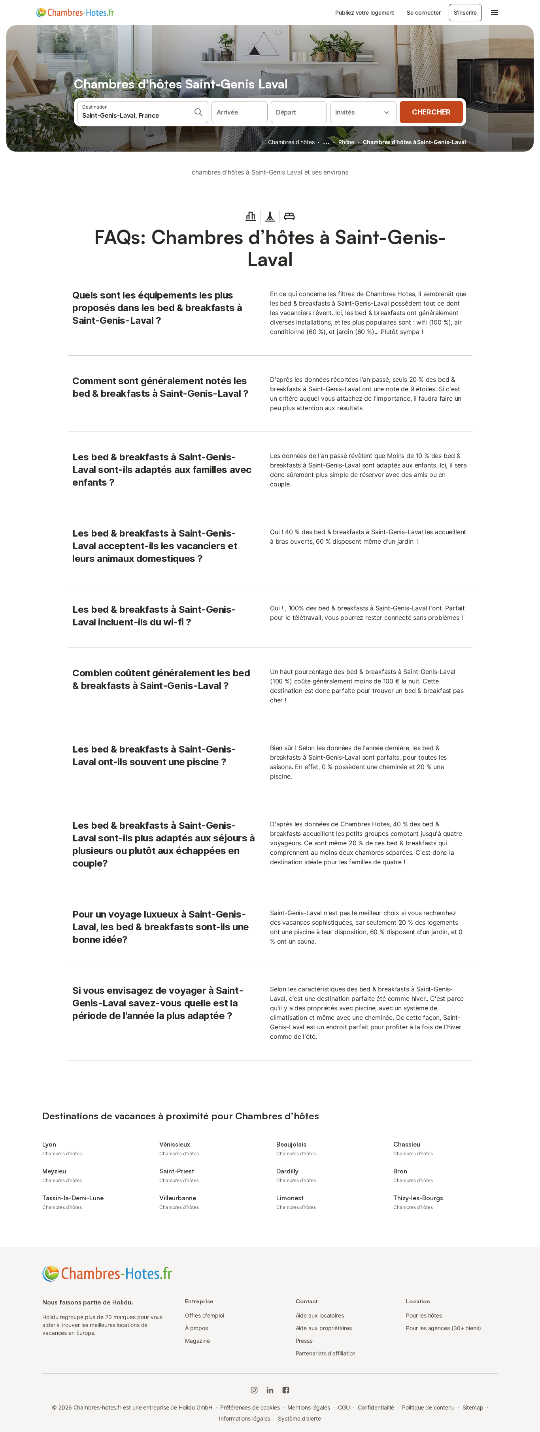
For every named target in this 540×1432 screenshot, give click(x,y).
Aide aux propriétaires (324, 1328)
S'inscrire (465, 12)
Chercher (431, 112)
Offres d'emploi (204, 1315)
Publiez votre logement (364, 12)
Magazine (197, 1340)
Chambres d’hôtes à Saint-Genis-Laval (414, 142)
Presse (304, 1340)
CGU (344, 1407)
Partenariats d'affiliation (326, 1353)
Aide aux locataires (320, 1315)
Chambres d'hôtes (291, 142)
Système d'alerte (299, 1418)
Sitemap (473, 1407)
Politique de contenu (428, 1407)
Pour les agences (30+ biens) (443, 1328)
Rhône (346, 142)
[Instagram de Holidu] (254, 1390)
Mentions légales (308, 1407)
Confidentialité (376, 1407)
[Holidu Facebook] (286, 1390)
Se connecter (423, 12)
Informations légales (244, 1418)
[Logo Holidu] (75, 13)
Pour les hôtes (424, 1315)
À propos (196, 1328)
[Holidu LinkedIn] (270, 1390)
